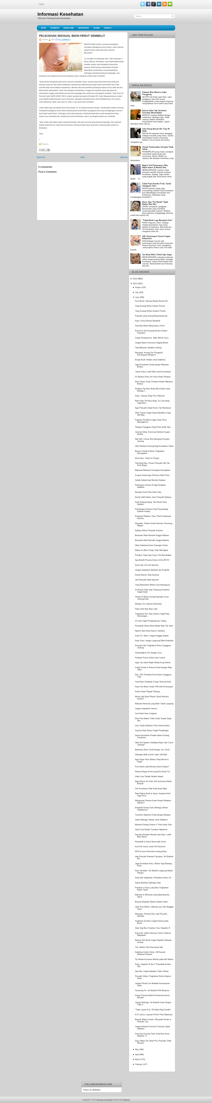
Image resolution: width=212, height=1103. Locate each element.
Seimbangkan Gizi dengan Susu (148, 653)
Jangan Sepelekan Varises (146, 708)
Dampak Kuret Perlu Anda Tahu (148, 492)
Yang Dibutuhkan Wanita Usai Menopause (152, 585)
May (137, 1049)
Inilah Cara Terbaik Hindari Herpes (149, 776)
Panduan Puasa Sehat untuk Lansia (150, 658)
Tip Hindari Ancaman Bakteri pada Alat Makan (154, 959)
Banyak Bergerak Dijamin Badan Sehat (151, 902)
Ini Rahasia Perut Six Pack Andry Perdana (152, 377)
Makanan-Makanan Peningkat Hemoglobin (152, 470)
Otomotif (54, 28)
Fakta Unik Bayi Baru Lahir (146, 609)
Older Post (124, 157)
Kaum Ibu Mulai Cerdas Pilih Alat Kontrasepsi (154, 687)
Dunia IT (107, 28)
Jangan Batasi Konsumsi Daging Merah (151, 343)
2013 (135, 283)
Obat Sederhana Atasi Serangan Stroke (151, 545)
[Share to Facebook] (48, 150)
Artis (43, 28)
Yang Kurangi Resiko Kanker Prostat (150, 311)
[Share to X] (45, 150)
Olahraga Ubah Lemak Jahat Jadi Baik (151, 754)
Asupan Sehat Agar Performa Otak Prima (152, 475)
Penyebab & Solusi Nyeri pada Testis (150, 842)
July (137, 292)
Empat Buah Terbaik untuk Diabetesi (150, 360)
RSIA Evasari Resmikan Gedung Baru (151, 851)
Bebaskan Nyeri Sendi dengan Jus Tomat (152, 750)
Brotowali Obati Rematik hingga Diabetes (152, 535)
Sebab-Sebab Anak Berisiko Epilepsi (150, 480)
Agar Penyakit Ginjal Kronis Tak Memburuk (153, 408)
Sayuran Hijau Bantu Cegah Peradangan (152, 730)
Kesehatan (83, 28)
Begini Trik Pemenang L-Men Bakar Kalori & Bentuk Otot (155, 166)
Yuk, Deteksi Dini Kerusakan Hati (149, 947)
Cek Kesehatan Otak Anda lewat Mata (151, 788)
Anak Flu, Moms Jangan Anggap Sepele (152, 636)
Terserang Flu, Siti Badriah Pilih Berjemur (152, 990)
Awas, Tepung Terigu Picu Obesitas (150, 396)
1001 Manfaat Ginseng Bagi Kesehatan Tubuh (154, 446)
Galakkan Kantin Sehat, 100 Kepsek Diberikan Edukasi (150, 953)
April (137, 1054)
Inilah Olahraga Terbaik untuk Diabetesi (151, 820)
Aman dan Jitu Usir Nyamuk (146, 565)
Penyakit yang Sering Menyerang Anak (151, 316)
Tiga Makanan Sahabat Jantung (148, 348)
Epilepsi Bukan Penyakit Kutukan (149, 530)
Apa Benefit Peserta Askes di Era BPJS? (152, 560)
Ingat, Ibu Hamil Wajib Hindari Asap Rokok (152, 662)
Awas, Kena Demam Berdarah (147, 321)
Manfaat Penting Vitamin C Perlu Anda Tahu (153, 825)
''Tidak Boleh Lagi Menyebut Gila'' (157, 220)
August (138, 287)
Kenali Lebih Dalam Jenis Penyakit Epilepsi (153, 497)
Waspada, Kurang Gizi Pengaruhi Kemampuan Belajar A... (149, 354)
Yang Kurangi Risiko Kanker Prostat (150, 306)
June (137, 297)
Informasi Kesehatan (60, 14)
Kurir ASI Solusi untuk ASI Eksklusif (150, 846)
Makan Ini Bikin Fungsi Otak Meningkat (151, 550)
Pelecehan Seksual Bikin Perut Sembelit (72, 35)
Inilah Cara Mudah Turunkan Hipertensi (151, 829)
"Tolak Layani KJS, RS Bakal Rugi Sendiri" (153, 1010)
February (138, 1064)
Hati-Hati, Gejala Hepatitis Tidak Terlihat (151, 971)
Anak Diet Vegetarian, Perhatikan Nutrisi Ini (153, 878)
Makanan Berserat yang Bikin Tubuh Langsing (154, 704)
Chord (96, 28)
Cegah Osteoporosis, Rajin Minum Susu (151, 338)
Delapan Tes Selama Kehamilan (148, 604)
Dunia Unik (68, 28)
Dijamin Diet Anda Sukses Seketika (150, 631)
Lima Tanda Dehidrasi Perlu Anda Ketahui (152, 725)
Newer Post (41, 157)
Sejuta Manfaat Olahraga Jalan (148, 883)
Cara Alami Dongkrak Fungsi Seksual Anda (153, 682)
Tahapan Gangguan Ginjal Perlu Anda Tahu (153, 427)
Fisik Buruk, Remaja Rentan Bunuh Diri (151, 301)
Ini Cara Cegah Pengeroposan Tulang (150, 621)
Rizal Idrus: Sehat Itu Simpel (147, 458)
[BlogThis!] (43, 150)
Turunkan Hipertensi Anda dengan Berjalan (152, 815)
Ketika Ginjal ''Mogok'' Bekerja (147, 691)
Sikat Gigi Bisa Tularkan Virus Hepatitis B (152, 928)
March (137, 1059)
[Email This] (40, 150)
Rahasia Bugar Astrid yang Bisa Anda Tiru (152, 771)
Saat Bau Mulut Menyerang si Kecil (150, 326)
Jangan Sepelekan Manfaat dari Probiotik (152, 570)
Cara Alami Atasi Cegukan (146, 713)
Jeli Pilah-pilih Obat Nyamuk (147, 580)
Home (41, 4)
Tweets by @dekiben (92, 1090)
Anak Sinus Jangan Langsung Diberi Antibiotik (154, 641)
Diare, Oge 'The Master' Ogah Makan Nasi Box (155, 203)
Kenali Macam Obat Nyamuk (147, 575)
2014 (135, 279)
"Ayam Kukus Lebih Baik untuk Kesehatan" (153, 372)
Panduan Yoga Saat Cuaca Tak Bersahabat (153, 555)
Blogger (127, 1100)
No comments (64, 39)
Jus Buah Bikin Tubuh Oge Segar (157, 255)
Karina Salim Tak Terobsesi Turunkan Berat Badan (154, 111)
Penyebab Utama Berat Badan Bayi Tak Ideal (154, 626)
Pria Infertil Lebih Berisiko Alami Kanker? (152, 767)
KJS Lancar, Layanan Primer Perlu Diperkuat (153, 1014)
